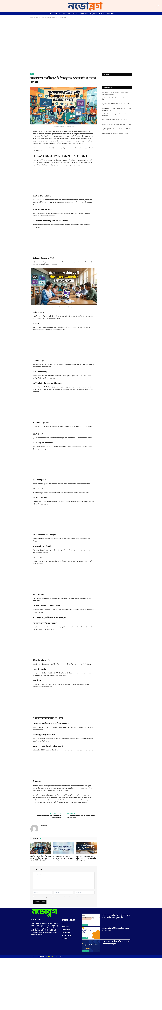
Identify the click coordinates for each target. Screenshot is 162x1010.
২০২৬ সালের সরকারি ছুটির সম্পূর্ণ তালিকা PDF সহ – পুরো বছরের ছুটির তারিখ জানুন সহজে (86, 858)
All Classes (110, 13)
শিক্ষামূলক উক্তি (93, 13)
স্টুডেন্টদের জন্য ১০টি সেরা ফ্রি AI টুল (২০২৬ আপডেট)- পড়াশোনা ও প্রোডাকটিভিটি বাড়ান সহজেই (40, 858)
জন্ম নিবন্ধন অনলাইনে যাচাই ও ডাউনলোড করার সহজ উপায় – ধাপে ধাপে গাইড (63, 858)
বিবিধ (32, 74)
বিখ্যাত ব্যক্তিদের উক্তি (73, 13)
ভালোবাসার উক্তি (84, 13)
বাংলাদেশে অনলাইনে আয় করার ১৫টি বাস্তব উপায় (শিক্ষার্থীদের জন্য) (49, 817)
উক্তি (64, 13)
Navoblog (43, 825)
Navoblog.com (53, 956)
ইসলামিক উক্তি (57, 13)
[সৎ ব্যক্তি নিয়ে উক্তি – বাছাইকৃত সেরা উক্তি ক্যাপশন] (91, 933)
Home (50, 13)
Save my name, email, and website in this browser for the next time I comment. (56, 897)
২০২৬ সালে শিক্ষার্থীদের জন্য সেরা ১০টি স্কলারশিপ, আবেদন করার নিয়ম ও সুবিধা (81, 817)
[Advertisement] (81, 47)
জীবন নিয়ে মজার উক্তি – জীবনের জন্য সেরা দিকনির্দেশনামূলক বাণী (116, 916)
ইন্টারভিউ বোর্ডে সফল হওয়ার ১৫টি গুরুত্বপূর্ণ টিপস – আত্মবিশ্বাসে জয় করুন (116, 124)
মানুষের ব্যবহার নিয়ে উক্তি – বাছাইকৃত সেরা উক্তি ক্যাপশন (115, 942)
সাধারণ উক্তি (101, 13)
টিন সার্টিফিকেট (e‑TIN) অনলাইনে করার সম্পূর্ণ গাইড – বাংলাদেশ (115, 133)
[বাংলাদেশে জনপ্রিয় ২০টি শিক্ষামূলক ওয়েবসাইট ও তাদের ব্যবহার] (63, 124)
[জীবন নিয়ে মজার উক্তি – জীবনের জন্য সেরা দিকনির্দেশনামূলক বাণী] (91, 920)
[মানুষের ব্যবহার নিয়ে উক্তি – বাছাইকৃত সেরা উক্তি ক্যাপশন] (91, 946)
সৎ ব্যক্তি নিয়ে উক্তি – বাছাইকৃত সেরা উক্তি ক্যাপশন (115, 929)
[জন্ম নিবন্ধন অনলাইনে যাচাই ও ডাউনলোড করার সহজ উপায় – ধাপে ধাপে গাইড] (63, 848)
